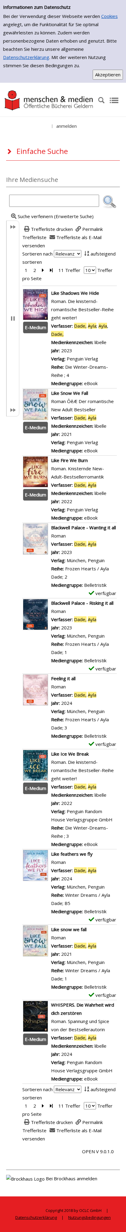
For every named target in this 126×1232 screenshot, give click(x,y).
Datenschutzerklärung (26, 57)
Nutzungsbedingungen (89, 1217)
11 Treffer (69, 270)
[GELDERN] (49, 100)
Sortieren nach (37, 254)
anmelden (66, 126)
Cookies (109, 16)
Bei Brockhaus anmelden (71, 1178)
